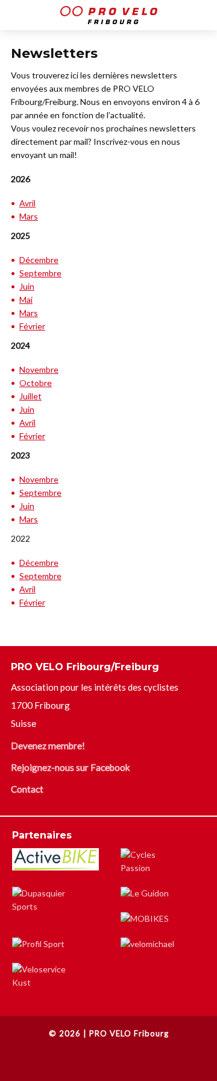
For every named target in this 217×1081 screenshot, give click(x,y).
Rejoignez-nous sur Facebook (70, 767)
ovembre (41, 479)
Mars (28, 216)
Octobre (35, 383)
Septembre (40, 273)
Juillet (30, 396)
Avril (27, 203)
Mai (26, 299)
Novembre (38, 369)
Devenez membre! (48, 745)
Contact (27, 789)
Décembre (38, 260)
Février (32, 326)
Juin (26, 286)
